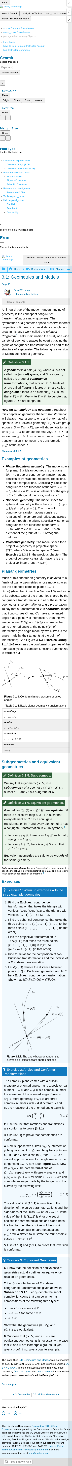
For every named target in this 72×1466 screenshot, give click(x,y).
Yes (8, 1413)
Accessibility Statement (36, 1449)
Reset (5, 95)
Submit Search (10, 72)
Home (17, 269)
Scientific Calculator (17, 184)
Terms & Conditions (12, 1449)
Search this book (9, 61)
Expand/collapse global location (68, 268)
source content (43, 1371)
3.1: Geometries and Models (34, 1360)
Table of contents (16, 302)
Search (7, 1462)
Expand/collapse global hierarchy (5, 269)
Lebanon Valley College (26, 294)
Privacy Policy (56, 1446)
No (19, 1413)
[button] (12, 208)
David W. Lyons (22, 290)
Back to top (8, 1384)
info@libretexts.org (38, 1453)
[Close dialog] (2, 242)
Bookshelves (38, 269)
